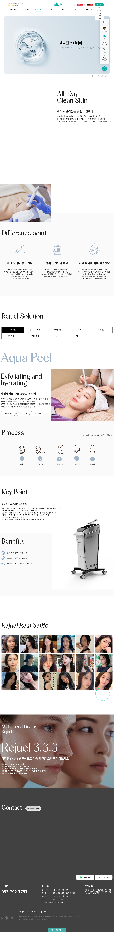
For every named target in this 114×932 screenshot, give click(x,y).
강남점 (99, 10)
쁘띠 (63, 10)
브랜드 (99, 7)
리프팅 (50, 10)
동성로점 (99, 13)
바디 (76, 10)
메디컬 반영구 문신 (88, 10)
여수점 (99, 18)
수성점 (99, 16)
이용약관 (21, 912)
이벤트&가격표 (13, 10)
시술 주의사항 (44, 912)
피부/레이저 (38, 10)
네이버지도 (86, 877)
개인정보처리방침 (32, 912)
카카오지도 (105, 877)
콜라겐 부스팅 (25, 10)
